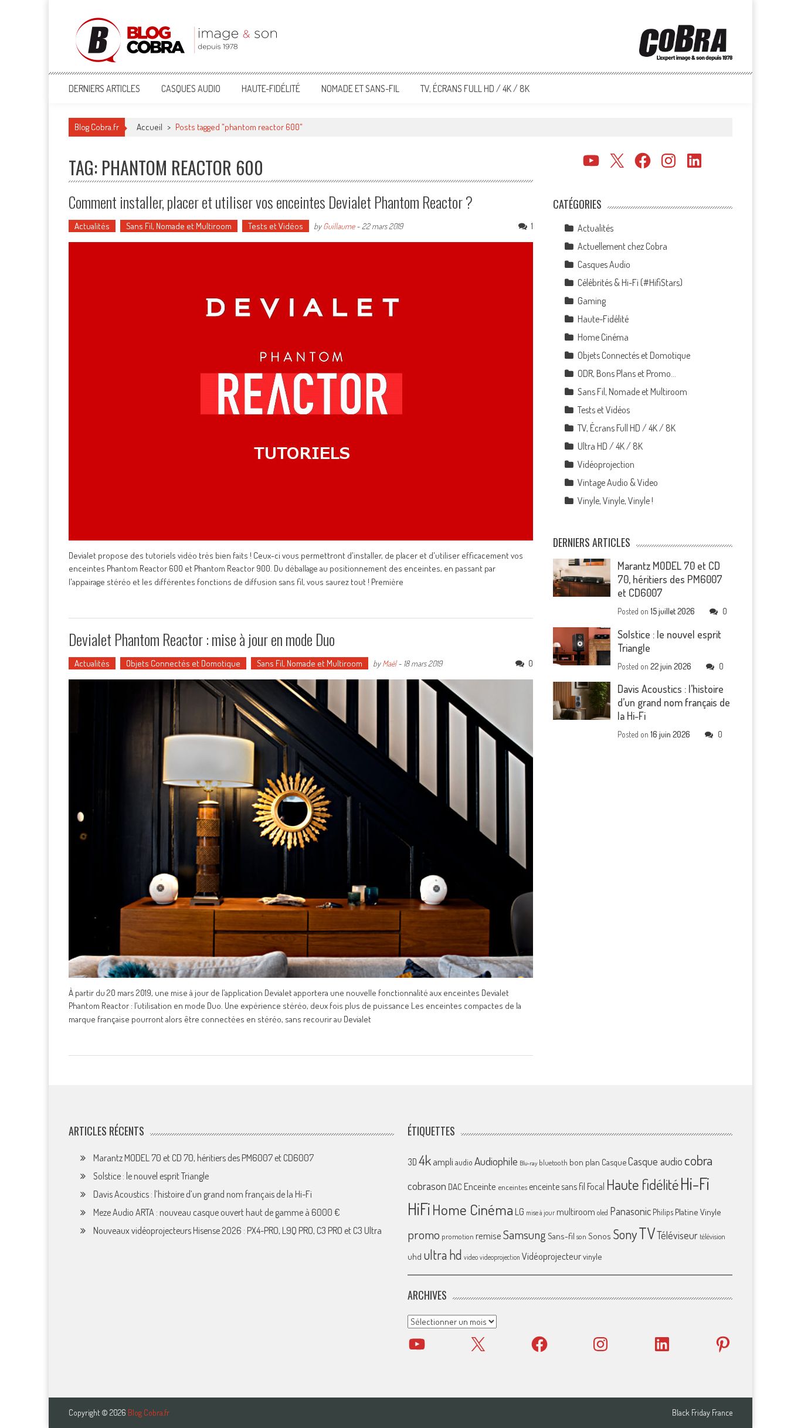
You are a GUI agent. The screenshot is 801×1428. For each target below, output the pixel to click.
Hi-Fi (695, 1184)
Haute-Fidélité (271, 88)
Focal (596, 1187)
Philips (663, 1213)
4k (425, 1160)
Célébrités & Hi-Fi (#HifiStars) (630, 282)
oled (602, 1213)
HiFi (419, 1209)
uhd (415, 1256)
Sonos (599, 1236)
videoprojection (500, 1257)
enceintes (512, 1187)
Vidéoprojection (606, 464)
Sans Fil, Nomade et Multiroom (179, 226)
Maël (389, 663)
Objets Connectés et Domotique (183, 663)
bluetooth (553, 1162)
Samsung (524, 1234)
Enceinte (480, 1187)
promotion (458, 1236)
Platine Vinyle (698, 1212)
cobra (698, 1160)
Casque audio (655, 1161)
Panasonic (630, 1211)
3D (412, 1162)
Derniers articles (104, 88)
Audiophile (496, 1161)
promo (424, 1234)
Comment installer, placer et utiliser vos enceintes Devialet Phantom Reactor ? (271, 202)
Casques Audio (190, 88)
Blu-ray (528, 1163)
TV (647, 1233)
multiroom (575, 1212)
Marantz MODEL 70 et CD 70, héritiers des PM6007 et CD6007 (669, 579)
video (471, 1257)
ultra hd (442, 1254)
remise (488, 1235)
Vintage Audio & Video (618, 482)
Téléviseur (677, 1235)
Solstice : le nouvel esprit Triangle (151, 1176)
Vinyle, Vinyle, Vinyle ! (615, 500)
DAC (455, 1187)
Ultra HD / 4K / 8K (610, 446)
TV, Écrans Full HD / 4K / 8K (475, 88)
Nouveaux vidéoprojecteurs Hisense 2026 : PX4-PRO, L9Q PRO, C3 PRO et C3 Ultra (237, 1230)
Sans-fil (561, 1236)
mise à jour (540, 1213)
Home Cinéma (603, 337)
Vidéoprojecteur (551, 1256)
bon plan (584, 1162)
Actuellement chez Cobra (622, 246)
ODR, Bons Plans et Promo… (627, 373)
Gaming (592, 301)
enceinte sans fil (557, 1187)
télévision (712, 1236)
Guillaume (339, 226)
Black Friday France (702, 1413)
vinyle (592, 1256)
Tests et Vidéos (275, 226)
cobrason (427, 1186)
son (581, 1236)
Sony (625, 1234)
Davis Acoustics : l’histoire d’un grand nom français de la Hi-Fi (673, 702)
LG (519, 1212)
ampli (443, 1161)
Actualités (92, 226)
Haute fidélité (642, 1185)
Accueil (149, 126)
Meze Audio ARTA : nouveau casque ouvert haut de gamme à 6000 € (216, 1212)
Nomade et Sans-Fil (360, 88)
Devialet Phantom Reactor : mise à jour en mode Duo (202, 639)
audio (464, 1162)
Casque (614, 1162)
